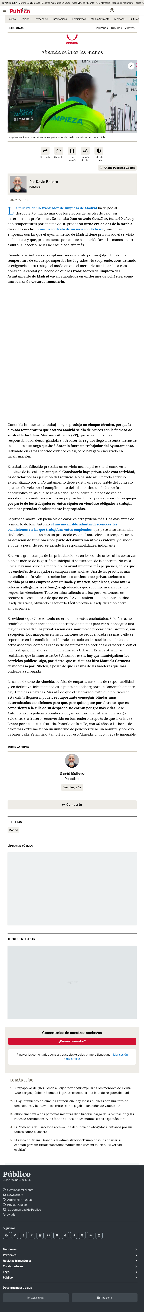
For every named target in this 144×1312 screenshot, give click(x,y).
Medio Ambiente (100, 18)
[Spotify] (82, 1235)
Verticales (9, 1255)
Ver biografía (72, 787)
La (56, 208)
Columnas (16, 28)
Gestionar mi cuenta (20, 1190)
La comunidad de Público (24, 1209)
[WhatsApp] (90, 1235)
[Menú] (4, 10)
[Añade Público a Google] (6, 1235)
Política (12, 18)
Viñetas (130, 28)
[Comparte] (45, 151)
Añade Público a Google (119, 167)
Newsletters (15, 1195)
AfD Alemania (103, 3)
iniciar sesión (119, 1054)
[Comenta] (58, 151)
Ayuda (11, 1214)
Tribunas (116, 28)
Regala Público (17, 1204)
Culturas (134, 18)
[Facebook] (23, 1235)
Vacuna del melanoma (122, 3)
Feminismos (79, 18)
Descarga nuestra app (17, 1287)
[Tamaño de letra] (85, 151)
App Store (106, 1297)
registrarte (73, 1059)
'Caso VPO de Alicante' (83, 3)
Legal (6, 1272)
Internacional (60, 18)
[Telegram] (73, 1235)
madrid (13, 830)
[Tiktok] (65, 1235)
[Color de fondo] (98, 151)
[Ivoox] (99, 1235)
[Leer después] (72, 151)
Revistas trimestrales (17, 1260)
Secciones (10, 1249)
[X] (31, 1235)
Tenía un (70, 229)
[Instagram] (48, 1235)
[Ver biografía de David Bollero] (72, 761)
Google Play (37, 1297)
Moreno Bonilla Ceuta (29, 3)
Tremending (41, 18)
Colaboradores (13, 1266)
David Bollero (47, 182)
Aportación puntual (19, 1199)
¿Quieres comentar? (72, 1041)
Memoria (119, 18)
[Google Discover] (14, 1235)
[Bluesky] (40, 1235)
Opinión (25, 18)
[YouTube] (56, 1235)
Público (17, 1174)
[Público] (66, 11)
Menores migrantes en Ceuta (55, 3)
